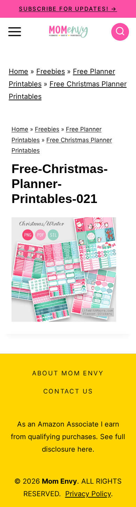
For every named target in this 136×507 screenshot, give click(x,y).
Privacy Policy (88, 494)
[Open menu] (14, 31)
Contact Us (68, 391)
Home (18, 71)
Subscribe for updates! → (68, 8)
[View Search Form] (120, 32)
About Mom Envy (68, 373)
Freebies (50, 71)
